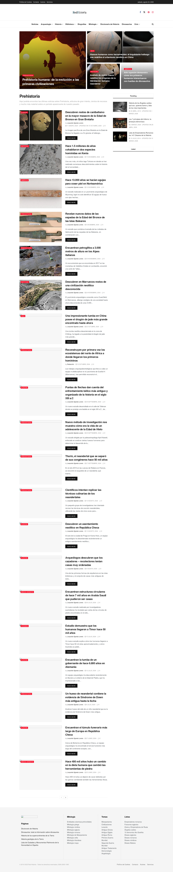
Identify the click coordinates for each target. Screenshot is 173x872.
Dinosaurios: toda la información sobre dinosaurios (40, 832)
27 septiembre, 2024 (93, 463)
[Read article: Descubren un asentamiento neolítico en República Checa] (40, 537)
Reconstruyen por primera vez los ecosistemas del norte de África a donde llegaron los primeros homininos (85, 355)
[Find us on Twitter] (144, 12)
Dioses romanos (131, 837)
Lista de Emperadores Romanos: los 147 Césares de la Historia (141, 134)
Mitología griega (73, 824)
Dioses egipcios (130, 835)
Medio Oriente (27, 592)
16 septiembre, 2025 (99, 88)
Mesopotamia (107, 822)
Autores (42, 2)
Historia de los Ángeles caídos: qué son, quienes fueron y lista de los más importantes (140, 105)
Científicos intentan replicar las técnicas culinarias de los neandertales (83, 493)
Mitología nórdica (73, 827)
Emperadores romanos (133, 822)
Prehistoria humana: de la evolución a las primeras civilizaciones (50, 81)
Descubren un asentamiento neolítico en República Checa (82, 525)
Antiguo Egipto (107, 832)
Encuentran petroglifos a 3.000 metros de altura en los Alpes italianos (83, 251)
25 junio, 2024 (91, 772)
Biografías (82, 24)
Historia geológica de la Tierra (32, 839)
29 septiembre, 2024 (93, 402)
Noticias (35, 24)
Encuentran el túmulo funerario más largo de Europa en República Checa (86, 731)
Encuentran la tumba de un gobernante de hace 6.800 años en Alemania (85, 663)
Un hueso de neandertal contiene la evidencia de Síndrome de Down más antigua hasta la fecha (85, 697)
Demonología (107, 851)
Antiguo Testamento (109, 848)
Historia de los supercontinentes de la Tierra (37, 835)
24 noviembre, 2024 (93, 292)
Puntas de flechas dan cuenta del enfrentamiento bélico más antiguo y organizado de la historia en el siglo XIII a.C (86, 392)
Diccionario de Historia (109, 24)
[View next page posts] (65, 797)
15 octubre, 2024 (83, 364)
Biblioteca (69, 24)
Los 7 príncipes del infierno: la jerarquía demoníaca (140, 120)
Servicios (50, 2)
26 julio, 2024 (91, 602)
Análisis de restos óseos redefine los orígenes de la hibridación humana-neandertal (103, 79)
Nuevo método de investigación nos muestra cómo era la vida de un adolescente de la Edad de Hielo (86, 425)
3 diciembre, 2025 (49, 88)
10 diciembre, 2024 (93, 157)
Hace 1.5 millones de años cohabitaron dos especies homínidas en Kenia (80, 149)
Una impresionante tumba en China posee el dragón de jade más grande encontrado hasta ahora (86, 319)
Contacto (36, 2)
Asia (92, 51)
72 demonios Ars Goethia (134, 832)
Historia (58, 24)
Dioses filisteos (130, 843)
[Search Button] (153, 24)
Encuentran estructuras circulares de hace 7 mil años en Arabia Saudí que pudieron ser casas (85, 595)
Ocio (136, 24)
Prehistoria (28, 75)
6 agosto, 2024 (91, 569)
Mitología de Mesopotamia (77, 835)
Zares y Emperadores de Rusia (136, 827)
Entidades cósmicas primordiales (79, 822)
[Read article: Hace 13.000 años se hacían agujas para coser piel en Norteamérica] (40, 193)
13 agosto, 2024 (92, 531)
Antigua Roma (107, 835)
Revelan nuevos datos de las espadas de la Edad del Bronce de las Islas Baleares (85, 217)
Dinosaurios (127, 24)
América (128, 69)
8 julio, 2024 (90, 704)
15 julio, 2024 (91, 636)
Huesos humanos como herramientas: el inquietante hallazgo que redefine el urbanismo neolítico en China (119, 56)
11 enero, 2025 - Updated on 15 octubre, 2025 (84, 126)
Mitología (92, 24)
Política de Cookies (25, 2)
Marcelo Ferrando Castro (32, 88)
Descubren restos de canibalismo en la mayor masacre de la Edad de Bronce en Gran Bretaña (85, 115)
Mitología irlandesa (74, 840)
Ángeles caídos (130, 830)
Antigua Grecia (107, 830)
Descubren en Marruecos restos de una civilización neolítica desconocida (85, 285)
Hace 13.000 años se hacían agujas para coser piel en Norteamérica (85, 181)
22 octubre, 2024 (92, 326)
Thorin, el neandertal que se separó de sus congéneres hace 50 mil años (86, 458)
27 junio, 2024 (91, 738)
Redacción (70, 364)
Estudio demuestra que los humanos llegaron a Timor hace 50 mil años (85, 629)
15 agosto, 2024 (92, 501)
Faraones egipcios (131, 824)
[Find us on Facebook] (140, 12)
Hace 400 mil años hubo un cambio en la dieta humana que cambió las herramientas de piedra (85, 765)
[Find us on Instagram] (153, 12)
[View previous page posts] (61, 797)
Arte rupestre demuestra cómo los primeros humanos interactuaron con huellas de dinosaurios (137, 77)
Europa (24, 112)
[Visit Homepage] (79, 12)
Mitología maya (72, 843)
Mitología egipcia (73, 830)
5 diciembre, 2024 (92, 225)
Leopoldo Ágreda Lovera (75, 123)
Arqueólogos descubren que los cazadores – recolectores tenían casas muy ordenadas (84, 561)
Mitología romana (73, 832)
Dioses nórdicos (130, 840)
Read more (72, 138)
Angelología (106, 853)
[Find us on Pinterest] (148, 12)
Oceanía (24, 626)
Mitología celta (72, 837)
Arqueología (46, 24)
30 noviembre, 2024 (93, 259)
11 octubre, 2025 (98, 62)
